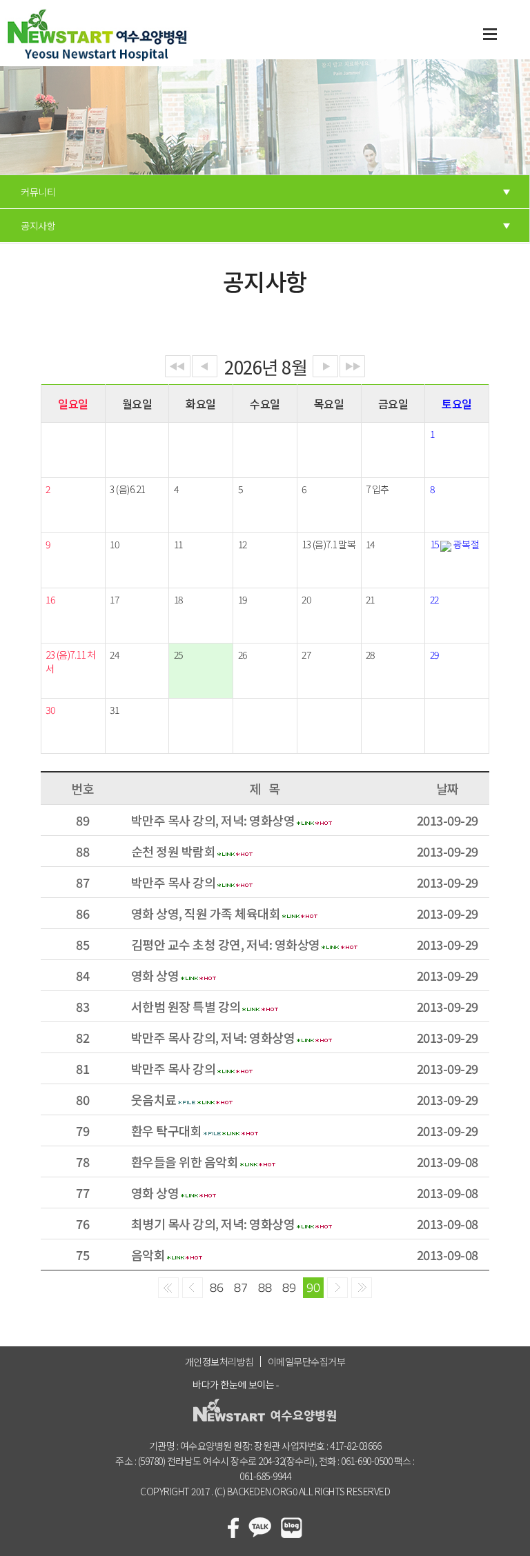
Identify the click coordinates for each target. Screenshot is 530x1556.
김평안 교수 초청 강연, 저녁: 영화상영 (225, 944)
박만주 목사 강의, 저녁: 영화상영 (213, 820)
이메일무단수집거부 (307, 1361)
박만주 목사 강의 (173, 882)
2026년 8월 (265, 365)
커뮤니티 (38, 192)
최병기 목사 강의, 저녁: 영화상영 (213, 1224)
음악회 (148, 1255)
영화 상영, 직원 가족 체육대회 (206, 913)
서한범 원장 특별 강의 (186, 1006)
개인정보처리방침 (219, 1361)
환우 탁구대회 (166, 1130)
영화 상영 (155, 975)
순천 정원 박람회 (173, 851)
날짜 (447, 788)
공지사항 (38, 225)
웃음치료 (154, 1099)
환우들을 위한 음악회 (185, 1161)
